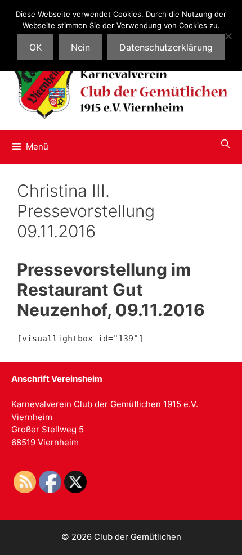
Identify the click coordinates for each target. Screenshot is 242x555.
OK (35, 47)
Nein (80, 47)
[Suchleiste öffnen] (225, 144)
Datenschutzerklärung (166, 47)
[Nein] (228, 36)
